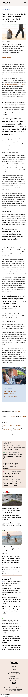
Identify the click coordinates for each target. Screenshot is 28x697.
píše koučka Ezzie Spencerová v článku (15, 84)
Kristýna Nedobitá (14, 452)
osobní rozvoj (8, 425)
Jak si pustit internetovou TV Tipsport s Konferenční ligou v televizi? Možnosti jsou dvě (11, 647)
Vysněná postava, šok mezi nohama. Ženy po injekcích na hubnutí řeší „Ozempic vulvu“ (13, 456)
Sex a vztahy (7, 471)
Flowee (6, 2)
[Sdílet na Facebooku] (24, 416)
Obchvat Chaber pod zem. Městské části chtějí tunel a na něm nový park (11, 510)
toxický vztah (8, 433)
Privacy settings (4, 696)
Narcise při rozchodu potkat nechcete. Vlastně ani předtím (12, 393)
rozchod (18, 425)
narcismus (17, 429)
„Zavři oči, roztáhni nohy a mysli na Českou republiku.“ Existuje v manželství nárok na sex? (13, 483)
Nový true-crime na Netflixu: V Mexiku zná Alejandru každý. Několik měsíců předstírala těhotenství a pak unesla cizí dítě (11, 560)
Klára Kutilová (17, 471)
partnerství (7, 429)
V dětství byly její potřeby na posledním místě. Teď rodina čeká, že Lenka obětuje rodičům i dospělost (13, 465)
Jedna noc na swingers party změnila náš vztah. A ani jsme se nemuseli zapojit (12, 474)
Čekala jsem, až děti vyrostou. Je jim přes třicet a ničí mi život (14, 448)
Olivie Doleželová (15, 445)
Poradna (6, 445)
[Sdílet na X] (25, 416)
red (11, 461)
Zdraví (5, 452)
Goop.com (17, 411)
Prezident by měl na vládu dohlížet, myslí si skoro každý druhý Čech (11, 518)
